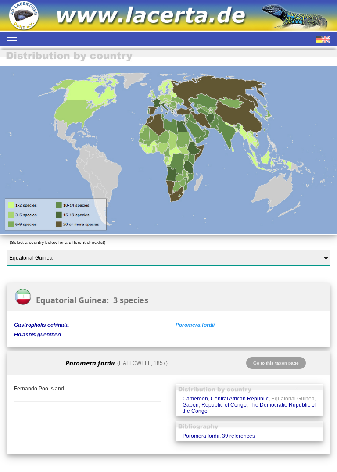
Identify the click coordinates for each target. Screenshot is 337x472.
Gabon (191, 405)
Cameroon (195, 399)
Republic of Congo (224, 405)
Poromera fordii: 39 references (219, 436)
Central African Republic (240, 399)
